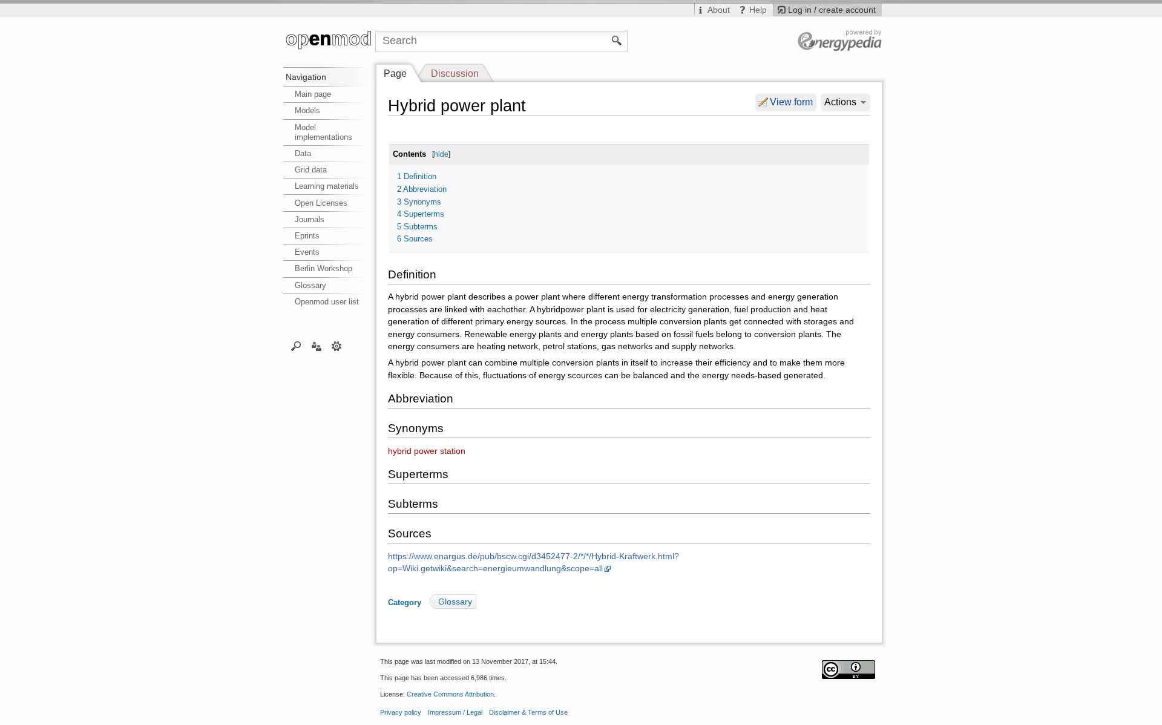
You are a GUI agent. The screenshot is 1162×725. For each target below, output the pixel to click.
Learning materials (327, 186)
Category (404, 601)
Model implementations (323, 132)
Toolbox (336, 345)
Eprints (307, 235)
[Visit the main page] (329, 41)
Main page (313, 94)
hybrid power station (426, 451)
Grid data (311, 169)
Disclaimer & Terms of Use (528, 712)
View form (791, 102)
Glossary (310, 285)
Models (307, 110)
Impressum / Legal (455, 712)
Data (303, 153)
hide (441, 154)
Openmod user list (327, 301)
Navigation (306, 77)
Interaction (316, 345)
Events (307, 252)
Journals (309, 219)
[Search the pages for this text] (617, 40)
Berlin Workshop (323, 268)
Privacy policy (400, 712)
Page (395, 73)
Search (296, 345)
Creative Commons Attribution (450, 694)
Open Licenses (321, 203)
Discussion (455, 73)
